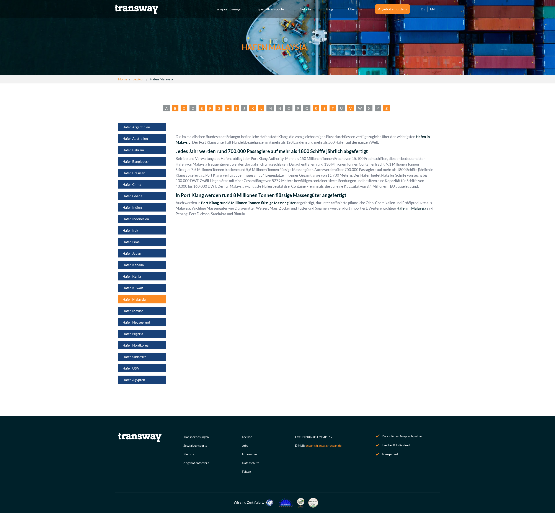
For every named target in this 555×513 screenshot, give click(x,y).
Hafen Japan (131, 253)
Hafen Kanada (133, 265)
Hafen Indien (132, 207)
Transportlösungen (196, 437)
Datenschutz (250, 463)
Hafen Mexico (132, 311)
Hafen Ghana (132, 196)
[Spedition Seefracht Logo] (136, 9)
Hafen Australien (135, 138)
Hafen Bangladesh (136, 161)
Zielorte (188, 454)
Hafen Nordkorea (135, 345)
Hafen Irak (130, 230)
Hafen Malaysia (134, 299)
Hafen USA (130, 368)
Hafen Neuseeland (136, 322)
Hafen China (131, 184)
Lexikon (247, 437)
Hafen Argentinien (136, 127)
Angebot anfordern (196, 463)
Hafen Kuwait (132, 288)
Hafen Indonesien (135, 219)
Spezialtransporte (195, 445)
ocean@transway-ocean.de (323, 445)
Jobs (245, 445)
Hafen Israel (131, 242)
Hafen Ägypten (133, 380)
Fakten (246, 471)
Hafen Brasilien (133, 173)
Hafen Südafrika (134, 357)
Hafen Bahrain (133, 150)
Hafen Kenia (131, 276)
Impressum (249, 454)
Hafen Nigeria (132, 334)
